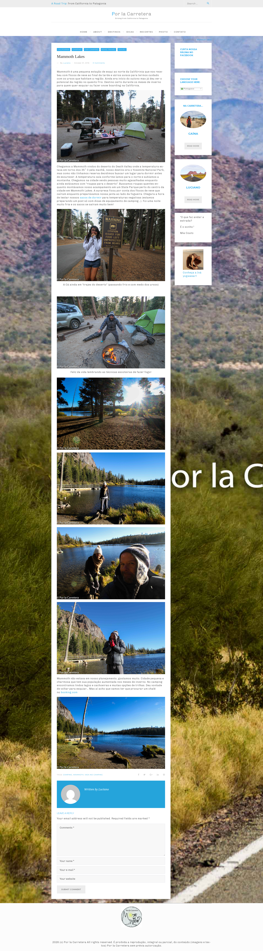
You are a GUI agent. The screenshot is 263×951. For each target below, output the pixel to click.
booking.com (69, 692)
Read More (193, 146)
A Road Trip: (59, 3)
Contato (180, 32)
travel (122, 49)
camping (77, 49)
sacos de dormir (91, 197)
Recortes (146, 32)
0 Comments (99, 63)
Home (83, 32)
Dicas (130, 32)
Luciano (67, 63)
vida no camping (94, 775)
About (97, 32)
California (189, 39)
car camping (91, 49)
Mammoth (78, 775)
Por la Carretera (131, 14)
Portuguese (188, 89)
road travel (108, 49)
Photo (163, 32)
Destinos (114, 32)
